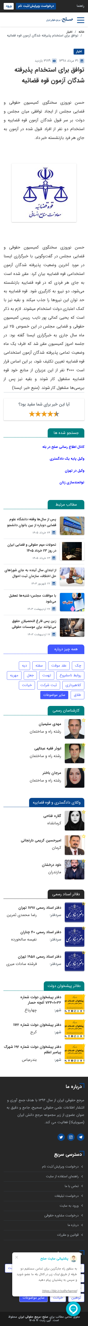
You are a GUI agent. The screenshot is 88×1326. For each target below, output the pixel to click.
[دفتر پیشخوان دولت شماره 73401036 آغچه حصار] (74, 1004)
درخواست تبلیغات (67, 1196)
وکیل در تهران (74, 471)
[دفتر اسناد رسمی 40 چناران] (74, 937)
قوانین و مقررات (68, 1234)
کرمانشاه (54, 823)
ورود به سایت (69, 1205)
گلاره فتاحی (52, 816)
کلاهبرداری (73, 685)
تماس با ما (72, 1186)
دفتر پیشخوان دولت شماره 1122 (37, 1025)
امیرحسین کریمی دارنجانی (41, 840)
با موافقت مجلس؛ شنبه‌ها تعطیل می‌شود (32, 598)
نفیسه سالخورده (24, 939)
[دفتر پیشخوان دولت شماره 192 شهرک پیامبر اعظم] (74, 1054)
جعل (30, 675)
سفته (39, 666)
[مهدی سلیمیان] (74, 729)
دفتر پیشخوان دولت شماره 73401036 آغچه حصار (40, 1000)
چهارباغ (31, 1010)
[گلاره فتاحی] (74, 820)
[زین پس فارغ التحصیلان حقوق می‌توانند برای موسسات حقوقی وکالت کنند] (72, 627)
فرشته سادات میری (21, 964)
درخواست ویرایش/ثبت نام (36, 6)
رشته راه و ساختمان (45, 731)
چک (78, 666)
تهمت (46, 675)
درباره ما (73, 1225)
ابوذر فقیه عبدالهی (47, 748)
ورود (8, 6)
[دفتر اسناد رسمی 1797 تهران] (74, 912)
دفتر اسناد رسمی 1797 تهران (39, 908)
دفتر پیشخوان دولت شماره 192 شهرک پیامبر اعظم (32, 1049)
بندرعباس (29, 1060)
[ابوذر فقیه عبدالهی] (74, 753)
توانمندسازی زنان (71, 482)
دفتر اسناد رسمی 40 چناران (40, 932)
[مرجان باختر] (74, 778)
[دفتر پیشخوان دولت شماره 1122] (74, 1029)
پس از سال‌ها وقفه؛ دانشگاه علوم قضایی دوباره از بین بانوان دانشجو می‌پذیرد (31, 522)
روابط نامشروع (70, 675)
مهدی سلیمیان (50, 724)
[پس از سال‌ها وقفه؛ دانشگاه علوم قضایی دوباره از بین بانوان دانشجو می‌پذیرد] (72, 526)
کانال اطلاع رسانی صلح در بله (63, 447)
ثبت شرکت (48, 685)
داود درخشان (51, 865)
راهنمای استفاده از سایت (62, 1176)
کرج (33, 1032)
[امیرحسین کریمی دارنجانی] (74, 845)
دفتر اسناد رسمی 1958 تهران (39, 957)
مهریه (14, 675)
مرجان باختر (52, 773)
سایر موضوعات (54, 695)
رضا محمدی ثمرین (22, 915)
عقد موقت (58, 666)
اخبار (69, 32)
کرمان (56, 848)
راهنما (80, 6)
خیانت (27, 685)
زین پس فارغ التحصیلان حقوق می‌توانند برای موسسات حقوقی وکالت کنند (34, 624)
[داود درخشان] (74, 869)
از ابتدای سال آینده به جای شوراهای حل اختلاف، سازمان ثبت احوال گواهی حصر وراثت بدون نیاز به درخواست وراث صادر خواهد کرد (30, 573)
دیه (24, 666)
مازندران (54, 872)
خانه (81, 32)
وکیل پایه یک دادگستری (67, 459)
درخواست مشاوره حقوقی (61, 1215)
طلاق (77, 695)
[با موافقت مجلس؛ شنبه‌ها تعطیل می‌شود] (72, 602)
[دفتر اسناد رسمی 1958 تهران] (74, 961)
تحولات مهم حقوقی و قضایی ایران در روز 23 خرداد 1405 (31, 547)
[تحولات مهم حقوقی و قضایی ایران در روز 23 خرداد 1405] (72, 551)
